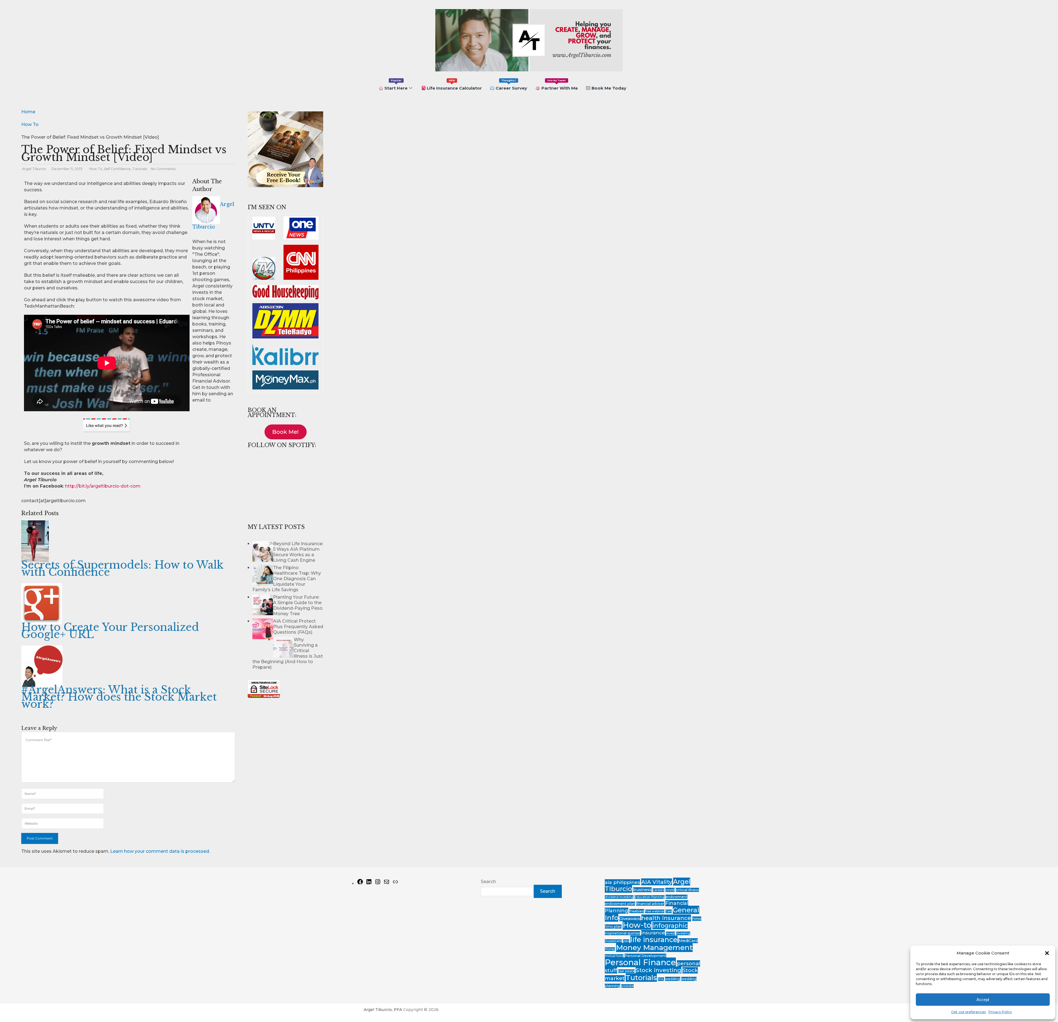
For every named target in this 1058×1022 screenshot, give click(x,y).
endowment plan (620, 904)
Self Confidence (117, 169)
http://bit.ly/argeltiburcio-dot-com (103, 486)
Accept (982, 999)
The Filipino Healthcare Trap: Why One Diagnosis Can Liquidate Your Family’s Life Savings (286, 578)
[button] (1047, 953)
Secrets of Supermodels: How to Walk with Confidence (122, 568)
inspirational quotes (622, 933)
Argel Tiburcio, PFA (383, 1009)
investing (683, 933)
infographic (670, 925)
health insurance (666, 918)
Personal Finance (640, 962)
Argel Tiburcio (34, 169)
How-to (637, 925)
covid (670, 890)
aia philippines (622, 882)
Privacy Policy (1000, 1012)
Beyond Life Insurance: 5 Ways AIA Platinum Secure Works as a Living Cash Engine (298, 552)
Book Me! (285, 432)
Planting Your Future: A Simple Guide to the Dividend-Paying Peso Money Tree (298, 605)
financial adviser (650, 904)
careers (658, 890)
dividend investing (619, 897)
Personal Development (645, 956)
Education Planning (650, 897)
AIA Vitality (656, 881)
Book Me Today (609, 88)
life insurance (654, 939)
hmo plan (613, 926)
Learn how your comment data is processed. (160, 851)
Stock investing (658, 970)
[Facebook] (360, 883)
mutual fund (614, 956)
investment (613, 941)
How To (95, 169)
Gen (668, 911)
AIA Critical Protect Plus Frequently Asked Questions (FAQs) (298, 626)
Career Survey (511, 85)
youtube (627, 986)
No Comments (163, 169)
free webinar (654, 911)
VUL (661, 979)
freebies (636, 911)
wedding (672, 979)
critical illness (687, 890)
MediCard (688, 940)
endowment (676, 897)
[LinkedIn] (369, 883)
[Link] (395, 883)
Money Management (654, 947)
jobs (626, 941)
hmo (696, 918)
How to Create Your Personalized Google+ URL (110, 631)
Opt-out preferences (968, 1012)
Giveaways (629, 918)
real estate (626, 971)
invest (670, 933)
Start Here (395, 85)
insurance (653, 932)
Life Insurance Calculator (454, 85)
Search (488, 881)
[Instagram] (377, 883)
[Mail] (386, 883)
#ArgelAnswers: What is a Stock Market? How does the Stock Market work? (119, 697)
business (642, 889)
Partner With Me (559, 85)
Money (610, 949)
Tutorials (139, 169)
